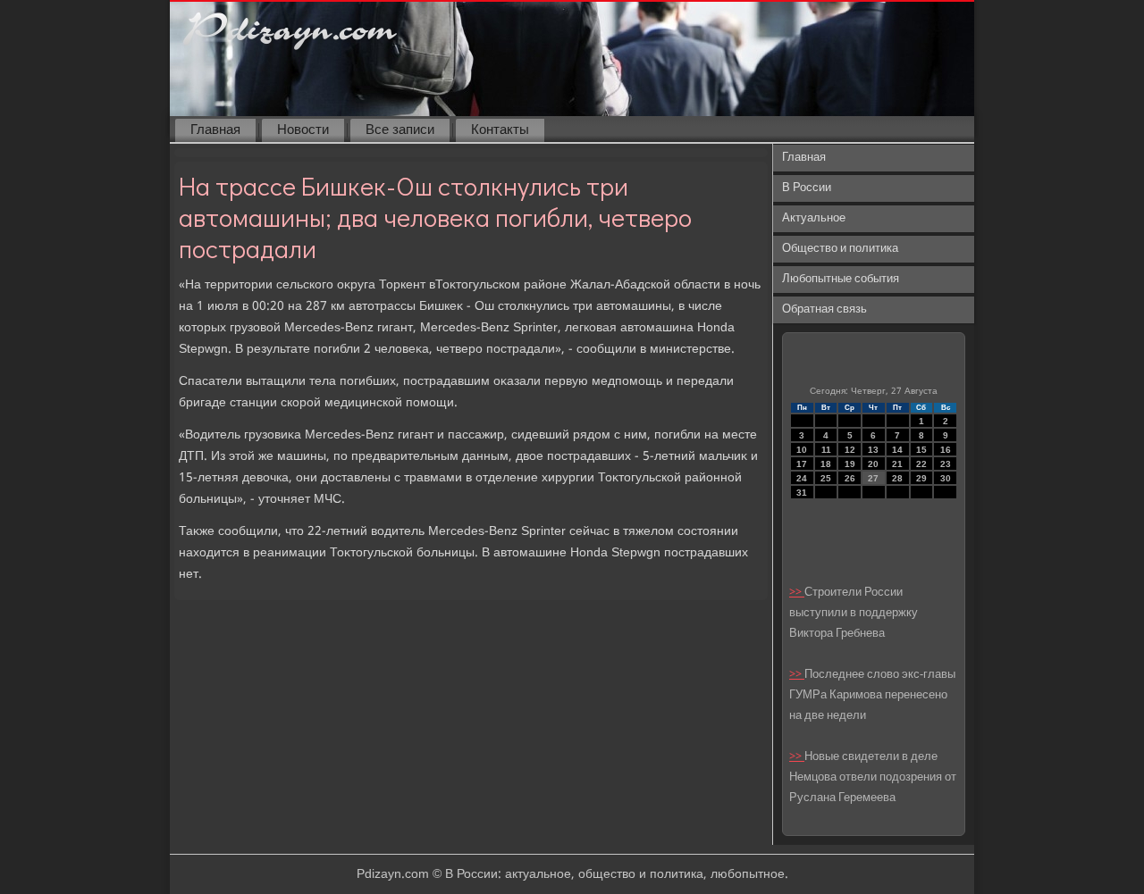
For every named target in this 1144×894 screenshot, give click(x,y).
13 (873, 450)
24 (801, 478)
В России (806, 188)
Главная (215, 130)
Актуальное (813, 218)
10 (801, 450)
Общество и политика (840, 248)
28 (897, 478)
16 (945, 450)
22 (921, 464)
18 (825, 464)
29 (921, 478)
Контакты (500, 130)
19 (850, 464)
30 (945, 478)
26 (850, 478)
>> (796, 592)
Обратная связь (824, 309)
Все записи (400, 130)
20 (873, 464)
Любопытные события (840, 279)
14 (897, 450)
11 (826, 450)
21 (897, 464)
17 (801, 464)
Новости (303, 130)
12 (850, 450)
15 (921, 450)
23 (945, 464)
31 (801, 492)
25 (825, 478)
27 (873, 478)
